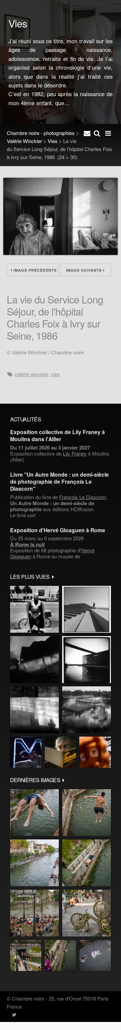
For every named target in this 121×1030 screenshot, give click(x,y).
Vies (52, 140)
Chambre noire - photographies (41, 132)
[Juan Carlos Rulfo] (95, 752)
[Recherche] (97, 133)
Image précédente (34, 270)
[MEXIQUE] (34, 609)
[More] (53, 576)
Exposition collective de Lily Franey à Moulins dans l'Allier (57, 435)
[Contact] (87, 133)
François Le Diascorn (82, 496)
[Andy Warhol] (60, 752)
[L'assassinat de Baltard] (34, 659)
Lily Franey (75, 453)
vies (55, 373)
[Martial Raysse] (25, 752)
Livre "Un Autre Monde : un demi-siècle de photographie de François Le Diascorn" (59, 482)
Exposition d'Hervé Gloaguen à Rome (57, 530)
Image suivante (84, 270)
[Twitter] (14, 1014)
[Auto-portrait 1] (34, 709)
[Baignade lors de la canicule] (34, 812)
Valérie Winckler (24, 140)
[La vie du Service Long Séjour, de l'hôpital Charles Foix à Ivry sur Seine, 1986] (60, 252)
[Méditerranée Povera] (86, 609)
